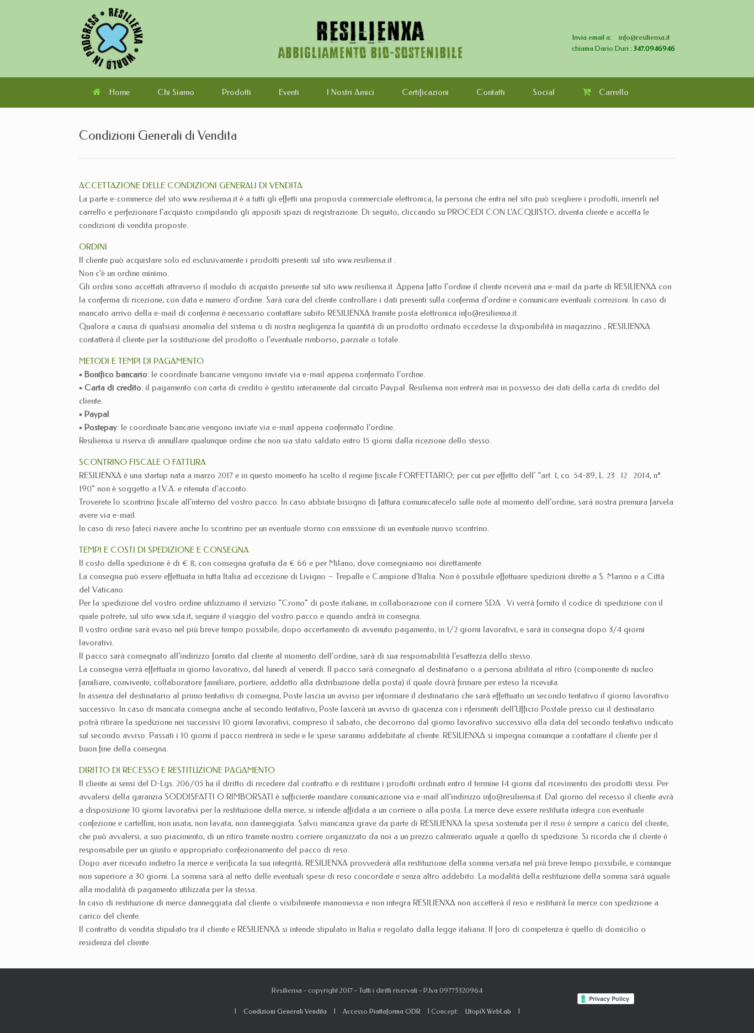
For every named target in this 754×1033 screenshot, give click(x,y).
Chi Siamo (175, 92)
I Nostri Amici (350, 92)
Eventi (289, 92)
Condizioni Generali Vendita (285, 1011)
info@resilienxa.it (644, 37)
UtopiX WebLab (488, 1011)
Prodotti (236, 92)
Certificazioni (425, 92)
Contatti (490, 92)
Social (544, 92)
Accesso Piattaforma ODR (382, 1011)
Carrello (614, 92)
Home (119, 92)
